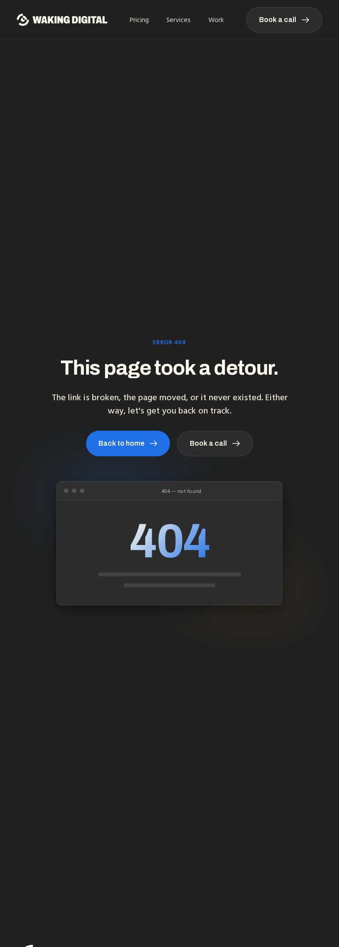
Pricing (139, 20)
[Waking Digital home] (62, 20)
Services (178, 20)
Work (216, 20)
